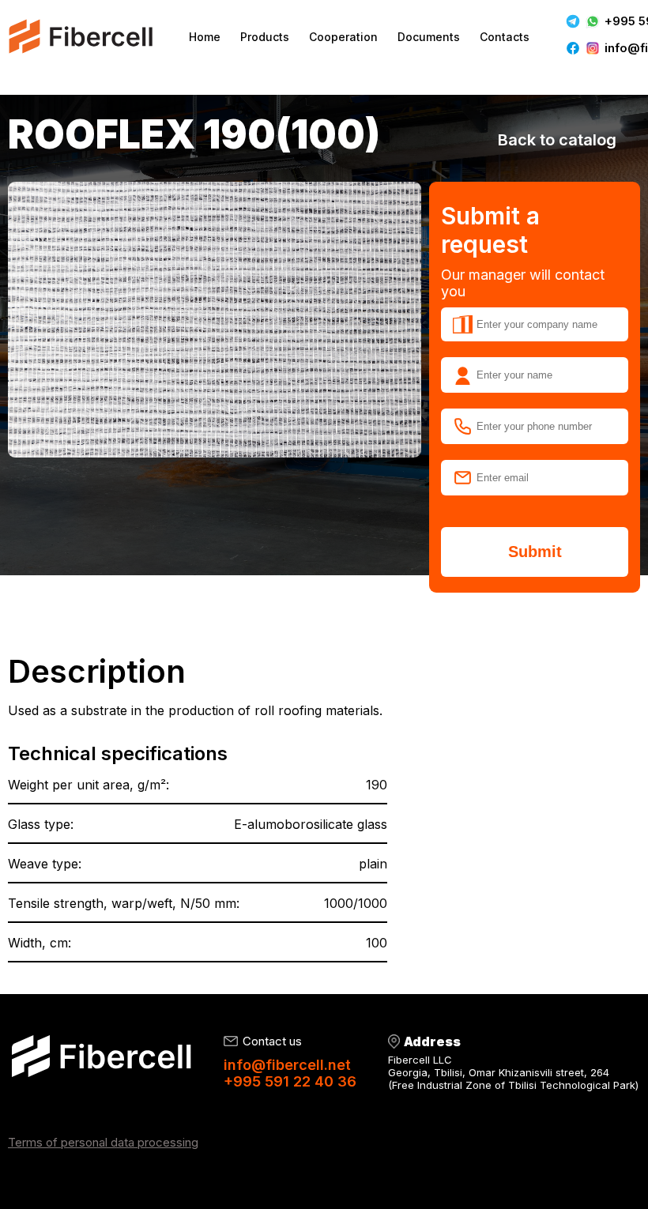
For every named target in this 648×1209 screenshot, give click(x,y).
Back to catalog (557, 139)
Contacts (504, 36)
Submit (535, 551)
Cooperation (343, 36)
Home (204, 36)
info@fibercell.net (287, 1064)
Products (264, 36)
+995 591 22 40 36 (290, 1081)
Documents (428, 36)
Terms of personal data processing (103, 1142)
